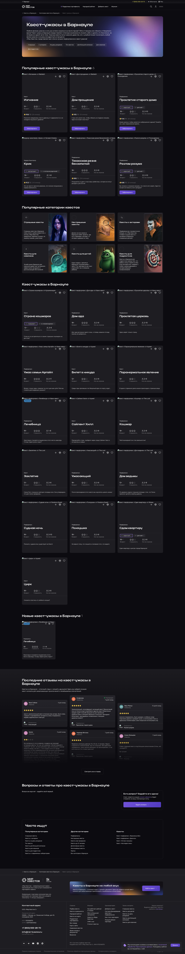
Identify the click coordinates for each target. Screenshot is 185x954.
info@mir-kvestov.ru (32, 932)
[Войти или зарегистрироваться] (156, 6)
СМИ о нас (90, 921)
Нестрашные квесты (79, 223)
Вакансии (73, 935)
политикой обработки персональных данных (147, 946)
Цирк (28, 584)
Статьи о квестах (93, 924)
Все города (73, 923)
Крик (27, 164)
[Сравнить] (60, 76)
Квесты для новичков (30, 255)
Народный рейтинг (89, 6)
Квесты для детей (81, 254)
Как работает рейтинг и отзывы (94, 909)
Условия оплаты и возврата (107, 951)
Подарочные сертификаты (71, 6)
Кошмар (125, 424)
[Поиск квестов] (151, 6)
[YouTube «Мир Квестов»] (33, 943)
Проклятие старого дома (137, 100)
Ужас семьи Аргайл (38, 372)
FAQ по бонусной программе (92, 914)
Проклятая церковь (134, 316)
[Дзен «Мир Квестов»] (38, 943)
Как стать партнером (112, 917)
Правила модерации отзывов (31, 951)
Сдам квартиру (130, 528)
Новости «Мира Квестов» (92, 918)
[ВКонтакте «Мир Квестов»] (24, 943)
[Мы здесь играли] (55, 76)
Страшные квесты (34, 222)
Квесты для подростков (125, 255)
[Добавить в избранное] (64, 76)
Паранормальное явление (139, 372)
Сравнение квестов (76, 928)
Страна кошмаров (37, 316)
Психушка (79, 528)
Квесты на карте (75, 916)
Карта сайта (74, 925)
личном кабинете (145, 797)
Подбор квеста (74, 909)
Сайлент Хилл (82, 424)
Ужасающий (81, 476)
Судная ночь (33, 528)
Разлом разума (130, 164)
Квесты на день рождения (128, 914)
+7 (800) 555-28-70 (31, 928)
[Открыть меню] (161, 6)
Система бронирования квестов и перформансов (112, 913)
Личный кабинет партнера (110, 920)
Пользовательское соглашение (54, 951)
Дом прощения (83, 100)
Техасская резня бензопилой (84, 162)
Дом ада (78, 316)
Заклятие (31, 476)
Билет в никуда (83, 372)
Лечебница (32, 424)
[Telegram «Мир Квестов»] (28, 943)
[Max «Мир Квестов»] (42, 943)
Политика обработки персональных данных (81, 951)
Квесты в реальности (77, 911)
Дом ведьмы (128, 476)
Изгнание (31, 100)
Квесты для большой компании (129, 919)
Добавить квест (103, 6)
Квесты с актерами (129, 222)
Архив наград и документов (75, 931)
